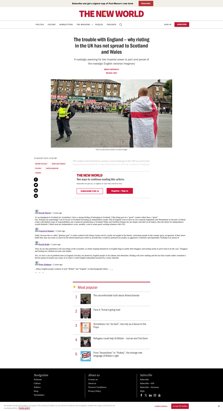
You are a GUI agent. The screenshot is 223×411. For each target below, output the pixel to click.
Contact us (93, 379)
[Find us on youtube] (159, 395)
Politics (40, 24)
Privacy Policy (94, 391)
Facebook (36, 180)
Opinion (38, 173)
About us (92, 383)
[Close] (219, 406)
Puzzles (99, 24)
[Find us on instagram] (155, 395)
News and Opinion (58, 164)
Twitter (36, 185)
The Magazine (83, 24)
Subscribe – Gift (147, 383)
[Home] (111, 14)
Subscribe (145, 3)
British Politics (41, 164)
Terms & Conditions (97, 387)
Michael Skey (111, 73)
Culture (52, 24)
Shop (36, 391)
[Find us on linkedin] (150, 395)
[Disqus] (111, 240)
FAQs (142, 391)
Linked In (36, 190)
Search (121, 24)
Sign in (167, 24)
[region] (111, 406)
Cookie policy (24, 408)
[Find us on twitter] (146, 395)
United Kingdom (52, 168)
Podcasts (111, 24)
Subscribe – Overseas (149, 387)
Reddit (36, 196)
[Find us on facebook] (141, 395)
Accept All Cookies (180, 406)
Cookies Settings (161, 406)
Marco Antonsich (111, 69)
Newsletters (66, 24)
